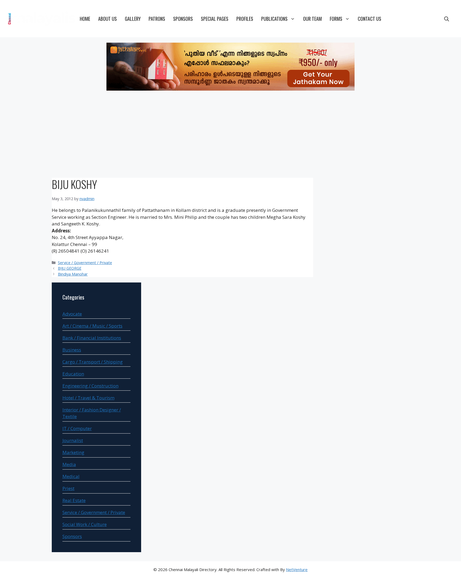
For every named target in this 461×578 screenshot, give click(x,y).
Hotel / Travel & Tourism (88, 398)
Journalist (72, 440)
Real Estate (74, 500)
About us (107, 18)
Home (85, 18)
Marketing (73, 452)
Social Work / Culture (84, 524)
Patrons (157, 18)
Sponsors (183, 18)
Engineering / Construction (90, 386)
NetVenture (297, 569)
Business (71, 350)
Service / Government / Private (85, 262)
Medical (71, 476)
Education (73, 374)
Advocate (72, 314)
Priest (68, 488)
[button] (446, 19)
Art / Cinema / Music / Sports (92, 326)
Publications (274, 18)
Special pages (214, 18)
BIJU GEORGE (69, 268)
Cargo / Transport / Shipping (92, 362)
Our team (312, 18)
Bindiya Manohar (73, 274)
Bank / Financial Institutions (91, 338)
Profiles (244, 18)
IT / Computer (77, 428)
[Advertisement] (230, 135)
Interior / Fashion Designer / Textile (91, 413)
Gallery (133, 18)
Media (69, 464)
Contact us (369, 18)
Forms (336, 18)
